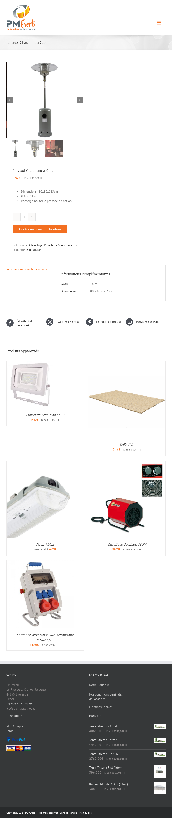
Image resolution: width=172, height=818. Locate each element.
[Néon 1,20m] (45, 463)
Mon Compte (14, 726)
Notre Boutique (99, 685)
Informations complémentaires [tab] (26, 269)
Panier (10, 731)
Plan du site (85, 812)
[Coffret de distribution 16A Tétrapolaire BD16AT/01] (40, 563)
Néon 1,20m (45, 544)
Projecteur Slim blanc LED (45, 415)
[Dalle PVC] (126, 363)
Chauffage (36, 245)
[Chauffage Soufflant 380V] (126, 463)
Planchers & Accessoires (60, 245)
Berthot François (68, 812)
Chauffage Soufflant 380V (127, 544)
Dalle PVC (127, 445)
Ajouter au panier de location (40, 229)
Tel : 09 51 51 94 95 (19, 704)
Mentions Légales (100, 707)
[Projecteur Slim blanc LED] (30, 363)
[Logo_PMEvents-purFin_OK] (22, 6)
